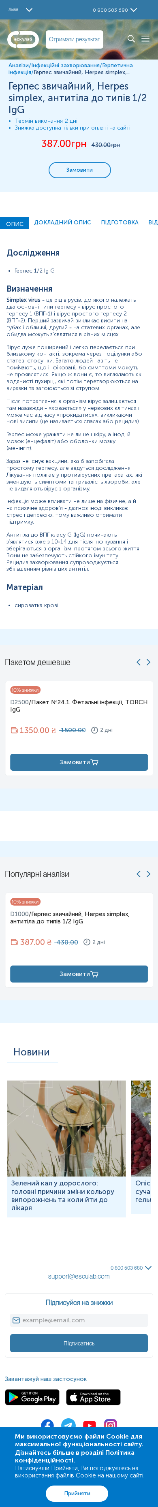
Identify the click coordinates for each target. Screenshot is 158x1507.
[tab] (14, 223)
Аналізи (19, 65)
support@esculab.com (79, 1276)
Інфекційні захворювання (65, 65)
